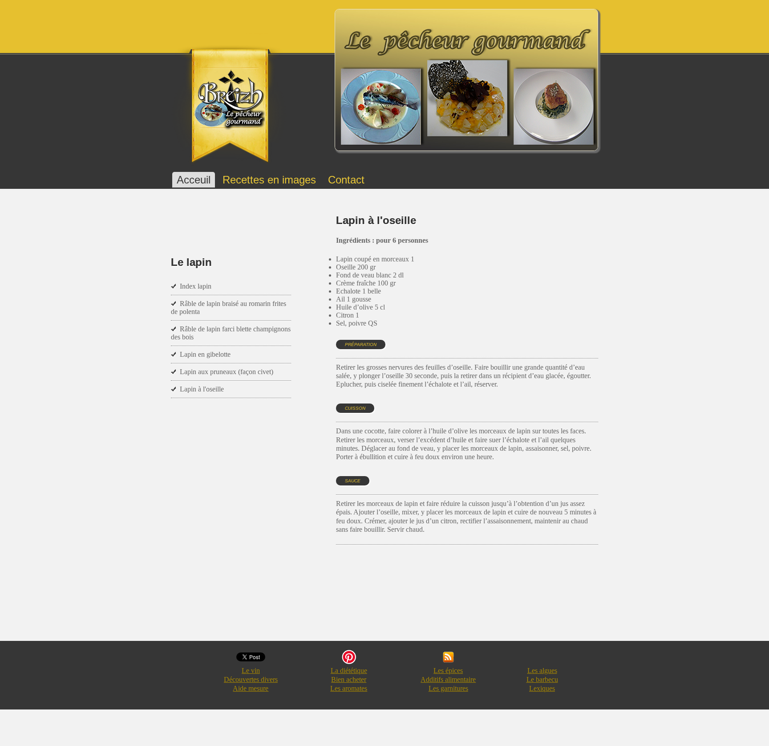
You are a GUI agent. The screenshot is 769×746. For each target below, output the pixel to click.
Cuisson (355, 408)
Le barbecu (542, 679)
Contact (346, 180)
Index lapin (195, 286)
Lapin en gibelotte (205, 354)
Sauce (352, 480)
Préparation (360, 344)
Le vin (251, 670)
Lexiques (542, 688)
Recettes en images (269, 180)
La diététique (349, 670)
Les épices (448, 670)
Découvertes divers (251, 679)
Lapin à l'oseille (202, 389)
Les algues (542, 670)
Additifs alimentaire (448, 679)
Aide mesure (250, 688)
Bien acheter (348, 679)
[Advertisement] (498, 601)
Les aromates (348, 688)
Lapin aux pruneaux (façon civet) (226, 371)
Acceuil (193, 180)
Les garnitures (448, 688)
